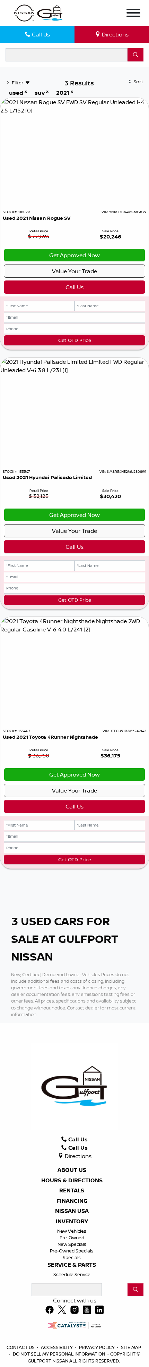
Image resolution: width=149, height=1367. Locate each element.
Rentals (71, 1191)
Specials (72, 1257)
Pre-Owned (72, 1237)
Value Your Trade (74, 271)
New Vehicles (71, 1231)
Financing (71, 1201)
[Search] (135, 54)
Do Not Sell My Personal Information (59, 1354)
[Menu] (133, 13)
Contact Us (21, 1347)
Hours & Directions (72, 1180)
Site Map (131, 1347)
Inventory (72, 1221)
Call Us (74, 287)
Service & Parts (71, 1265)
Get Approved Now (74, 255)
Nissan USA (72, 1211)
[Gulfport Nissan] (39, 12)
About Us (72, 1170)
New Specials (72, 1244)
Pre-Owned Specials (72, 1251)
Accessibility (57, 1347)
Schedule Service (71, 1274)
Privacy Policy (97, 1347)
